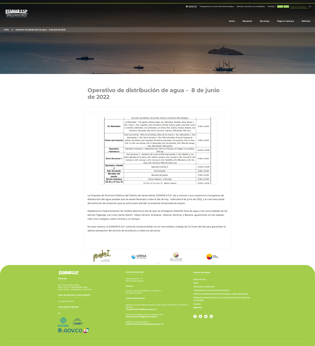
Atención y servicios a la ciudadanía (251, 6)
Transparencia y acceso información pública (216, 6)
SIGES (280, 6)
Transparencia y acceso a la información (211, 290)
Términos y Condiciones (204, 286)
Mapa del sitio (199, 279)
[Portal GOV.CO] (192, 6)
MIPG (286, 6)
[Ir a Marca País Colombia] (86, 330)
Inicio (6, 30)
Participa (271, 6)
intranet (197, 304)
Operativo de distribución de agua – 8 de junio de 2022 (40, 30)
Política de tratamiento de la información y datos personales (220, 294)
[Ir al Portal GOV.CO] (70, 330)
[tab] (155, 263)
